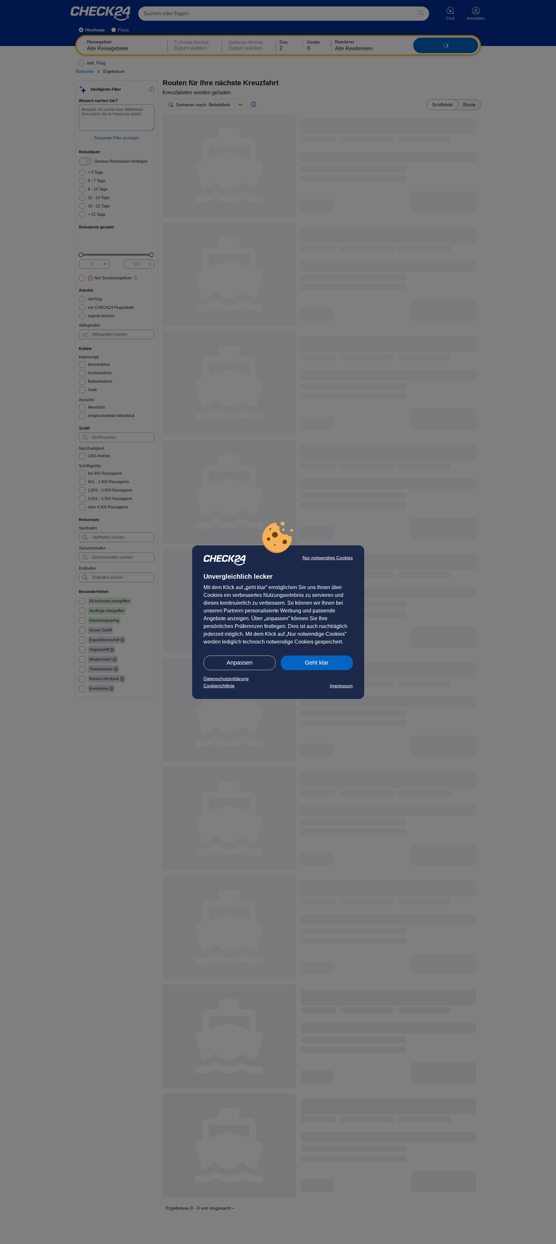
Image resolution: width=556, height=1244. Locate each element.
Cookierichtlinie (219, 685)
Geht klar (316, 662)
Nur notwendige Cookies (328, 557)
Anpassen (240, 662)
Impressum (341, 685)
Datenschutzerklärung (226, 678)
